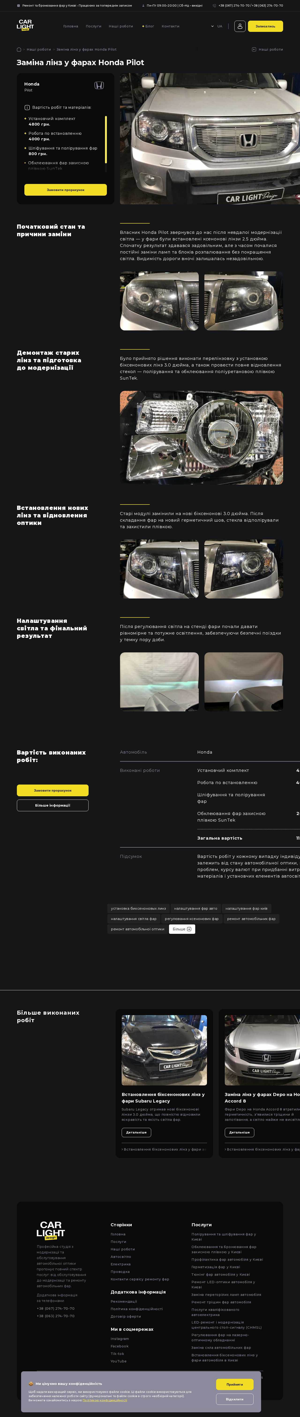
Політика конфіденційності (137, 1309)
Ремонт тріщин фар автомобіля (221, 1302)
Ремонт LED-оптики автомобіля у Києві (223, 1284)
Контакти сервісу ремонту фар (140, 1279)
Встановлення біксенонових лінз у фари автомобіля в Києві (165, 1149)
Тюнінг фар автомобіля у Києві (220, 1274)
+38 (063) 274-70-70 (267, 5)
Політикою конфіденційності (105, 1400)
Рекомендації (124, 1301)
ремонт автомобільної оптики (137, 929)
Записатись (265, 26)
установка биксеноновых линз (138, 908)
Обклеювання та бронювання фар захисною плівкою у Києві (223, 1249)
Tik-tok (117, 1354)
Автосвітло (121, 1257)
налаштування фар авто (195, 908)
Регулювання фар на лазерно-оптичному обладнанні (220, 1337)
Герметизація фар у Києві (215, 1267)
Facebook (120, 1346)
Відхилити (235, 1399)
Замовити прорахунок (65, 190)
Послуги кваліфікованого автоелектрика (215, 1312)
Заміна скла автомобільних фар (221, 1348)
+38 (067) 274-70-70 (234, 5)
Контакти (171, 26)
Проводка (120, 1272)
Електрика (121, 1264)
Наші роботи (121, 26)
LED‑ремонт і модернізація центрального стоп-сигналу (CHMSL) (226, 1325)
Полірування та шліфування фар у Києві (223, 1236)
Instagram (120, 1339)
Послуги (93, 26)
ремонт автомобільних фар (251, 919)
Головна (70, 26)
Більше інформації (52, 805)
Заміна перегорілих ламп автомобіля (226, 1295)
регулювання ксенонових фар (192, 919)
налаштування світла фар (134, 919)
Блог (149, 26)
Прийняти (235, 1384)
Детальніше (136, 1132)
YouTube (119, 1361)
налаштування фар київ (247, 908)
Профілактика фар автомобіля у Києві (227, 1259)
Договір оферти (126, 1316)
